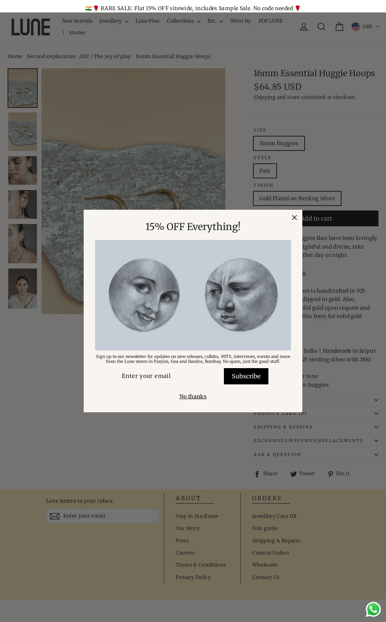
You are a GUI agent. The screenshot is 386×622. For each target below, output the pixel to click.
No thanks (193, 396)
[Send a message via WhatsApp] (373, 609)
